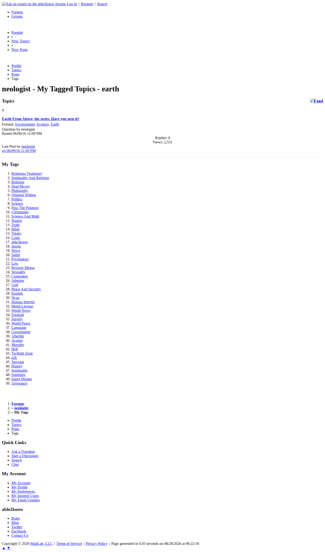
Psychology (20, 259)
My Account (20, 483)
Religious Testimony (26, 173)
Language (18, 328)
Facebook (18, 531)
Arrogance (19, 383)
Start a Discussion (24, 456)
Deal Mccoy (20, 186)
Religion (17, 182)
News (15, 251)
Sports (16, 246)
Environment (25, 124)
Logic (15, 238)
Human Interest (22, 302)
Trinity (16, 233)
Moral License (22, 306)
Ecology (43, 124)
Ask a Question (23, 451)
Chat (15, 464)
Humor (16, 221)
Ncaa (15, 298)
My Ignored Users (25, 496)
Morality (17, 345)
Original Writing (23, 195)
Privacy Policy (97, 544)
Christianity (20, 212)
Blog (15, 523)
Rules (15, 518)
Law (14, 263)
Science (17, 203)
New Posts (19, 50)
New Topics (20, 41)
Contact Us (19, 535)
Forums (17, 12)
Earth (55, 124)
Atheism (17, 280)
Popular (17, 32)
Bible (15, 229)
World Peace (20, 323)
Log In (72, 4)
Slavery (17, 319)
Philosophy (19, 191)
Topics (16, 70)
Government (20, 332)
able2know (19, 242)
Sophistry (18, 375)
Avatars (17, 340)
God (14, 285)
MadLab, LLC (41, 544)
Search (102, 4)
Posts (15, 74)
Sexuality (18, 272)
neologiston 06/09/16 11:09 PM (19, 148)
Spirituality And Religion (30, 178)
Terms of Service (69, 544)
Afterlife (17, 336)
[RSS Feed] (316, 101)
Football (17, 315)
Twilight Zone (22, 353)
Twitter (16, 527)
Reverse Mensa (22, 268)
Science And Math (25, 216)
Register (87, 4)
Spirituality (19, 370)
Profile (16, 66)
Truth (15, 225)
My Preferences (23, 491)
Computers (19, 276)
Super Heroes (21, 379)
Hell (14, 349)
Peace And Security (26, 289)
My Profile (19, 487)
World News (20, 310)
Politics (16, 199)
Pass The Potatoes (25, 208)
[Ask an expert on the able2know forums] (34, 4)
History (17, 366)
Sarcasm (17, 362)
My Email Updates (25, 500)
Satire (15, 255)
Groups (17, 16)
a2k (14, 358)
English (17, 293)
